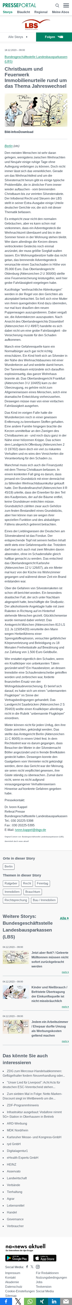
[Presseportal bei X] (31, 1267)
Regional (40, 12)
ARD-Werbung (17, 1123)
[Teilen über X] (18, 1301)
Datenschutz (13, 1286)
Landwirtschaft (17, 1178)
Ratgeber (11, 883)
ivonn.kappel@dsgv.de (30, 829)
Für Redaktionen (47, 1273)
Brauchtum (32, 891)
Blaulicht (23, 12)
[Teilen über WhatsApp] (30, 1301)
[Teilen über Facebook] (6, 1301)
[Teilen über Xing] (42, 1301)
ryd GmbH (14, 1144)
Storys (7, 12)
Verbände (13, 1185)
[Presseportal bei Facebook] (26, 1267)
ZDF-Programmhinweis (23, 1105)
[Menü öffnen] (66, 5)
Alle (63, 918)
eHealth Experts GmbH (22, 1157)
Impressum (12, 1273)
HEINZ (11, 1164)
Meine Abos (60, 12)
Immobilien (12, 891)
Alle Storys (16, 37)
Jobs (39, 1282)
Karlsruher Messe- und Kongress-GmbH (34, 1137)
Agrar (10, 1198)
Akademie (12, 1282)
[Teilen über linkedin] (54, 1301)
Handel (12, 1212)
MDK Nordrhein (17, 1130)
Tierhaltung (14, 1191)
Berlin (9, 146)
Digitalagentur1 (17, 1150)
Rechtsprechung (16, 900)
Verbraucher (15, 1226)
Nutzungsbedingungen (51, 1277)
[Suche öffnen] (57, 5)
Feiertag (42, 883)
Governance (15, 1219)
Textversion (43, 1286)
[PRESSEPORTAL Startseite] (19, 5)
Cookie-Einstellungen (20, 1291)
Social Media (45, 1291)
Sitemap (11, 1295)
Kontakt (10, 1277)
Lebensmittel (15, 1205)
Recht (27, 883)
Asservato (14, 1171)
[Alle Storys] (36, 29)
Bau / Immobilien (44, 900)
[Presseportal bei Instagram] (37, 1266)
